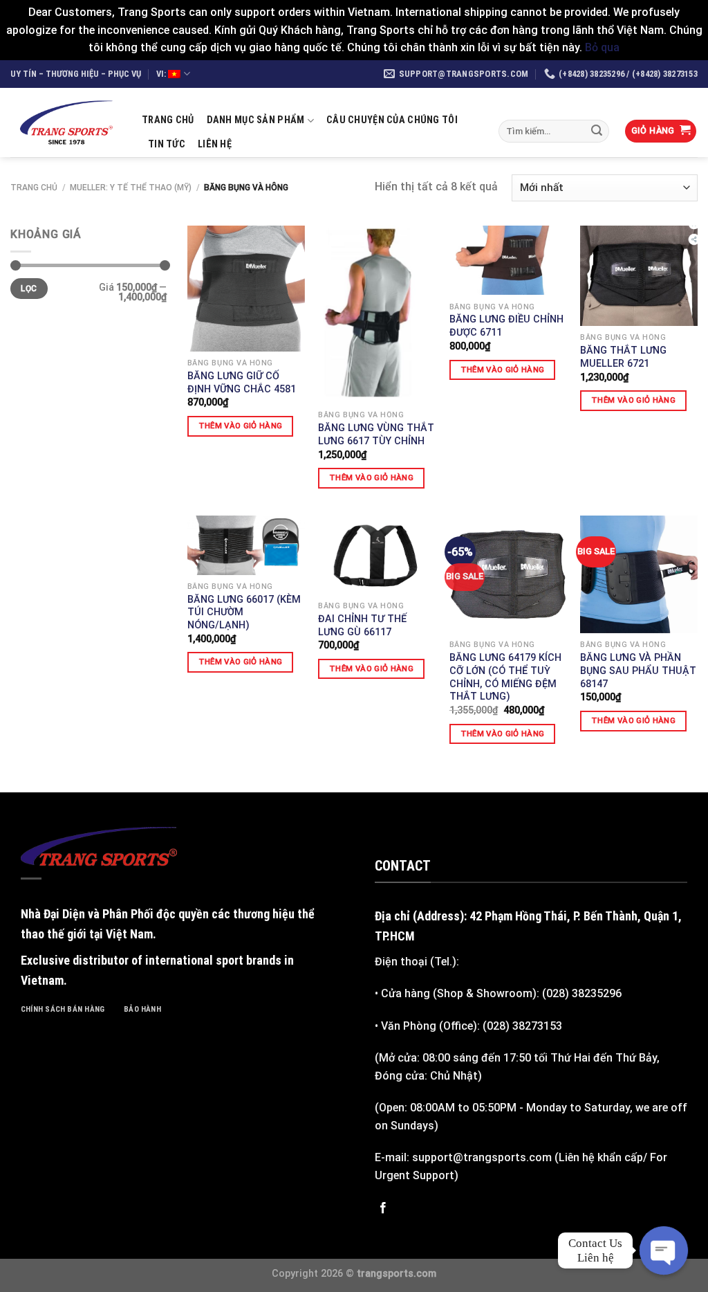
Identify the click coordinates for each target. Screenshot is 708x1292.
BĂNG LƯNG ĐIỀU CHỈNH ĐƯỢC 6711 (506, 325)
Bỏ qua (602, 47)
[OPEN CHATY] (664, 1250)
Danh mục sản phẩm (256, 120)
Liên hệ (215, 144)
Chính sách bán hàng (62, 1009)
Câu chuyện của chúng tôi (392, 120)
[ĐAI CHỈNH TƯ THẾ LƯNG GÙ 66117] (377, 555)
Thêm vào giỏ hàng (240, 425)
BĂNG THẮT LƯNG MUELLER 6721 (623, 357)
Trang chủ (168, 120)
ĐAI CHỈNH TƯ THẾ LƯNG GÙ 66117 (362, 625)
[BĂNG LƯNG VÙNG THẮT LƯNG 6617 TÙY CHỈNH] (377, 315)
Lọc (29, 288)
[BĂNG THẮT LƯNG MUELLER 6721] (639, 276)
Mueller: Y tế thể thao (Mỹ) (131, 187)
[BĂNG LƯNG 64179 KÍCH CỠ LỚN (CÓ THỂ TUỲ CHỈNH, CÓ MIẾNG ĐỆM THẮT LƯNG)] (508, 574)
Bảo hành (142, 1009)
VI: (162, 74)
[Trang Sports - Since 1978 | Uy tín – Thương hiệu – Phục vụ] (65, 122)
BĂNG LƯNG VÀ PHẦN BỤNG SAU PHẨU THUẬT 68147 (638, 670)
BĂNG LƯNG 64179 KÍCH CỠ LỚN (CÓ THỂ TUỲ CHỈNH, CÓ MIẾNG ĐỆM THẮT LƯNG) (505, 677)
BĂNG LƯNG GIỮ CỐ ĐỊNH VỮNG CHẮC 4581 (241, 382)
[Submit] (596, 131)
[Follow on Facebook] (383, 1208)
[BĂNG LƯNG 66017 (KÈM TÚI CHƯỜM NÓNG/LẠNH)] (246, 545)
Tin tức (166, 144)
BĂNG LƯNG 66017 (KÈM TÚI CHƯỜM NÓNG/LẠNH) (244, 612)
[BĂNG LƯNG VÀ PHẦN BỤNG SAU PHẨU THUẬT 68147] (639, 574)
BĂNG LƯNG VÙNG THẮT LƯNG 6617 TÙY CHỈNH (376, 434)
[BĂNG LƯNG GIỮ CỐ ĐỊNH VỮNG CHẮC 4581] (246, 289)
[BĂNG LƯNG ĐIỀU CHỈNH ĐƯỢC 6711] (508, 260)
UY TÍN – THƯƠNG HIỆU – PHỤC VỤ (75, 74)
